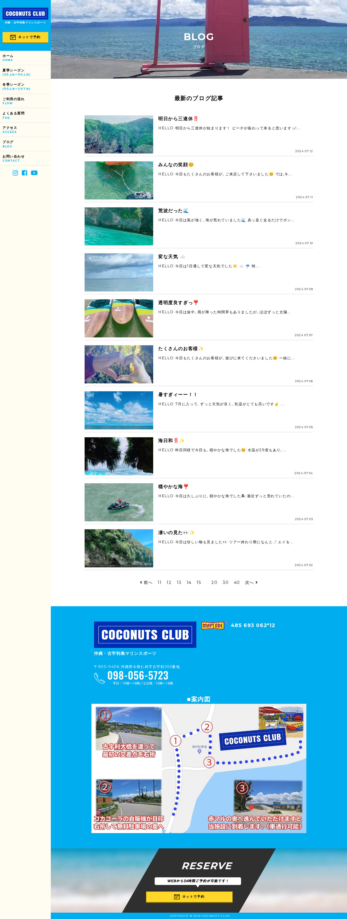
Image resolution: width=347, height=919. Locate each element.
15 (199, 582)
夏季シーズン (16, 72)
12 (169, 582)
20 (214, 582)
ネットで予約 (29, 37)
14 (189, 582)
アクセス (10, 130)
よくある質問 (14, 115)
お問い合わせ (14, 158)
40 (237, 582)
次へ (250, 582)
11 (160, 582)
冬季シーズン (16, 86)
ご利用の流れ (14, 101)
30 (226, 582)
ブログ (8, 144)
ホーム (8, 58)
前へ (147, 582)
